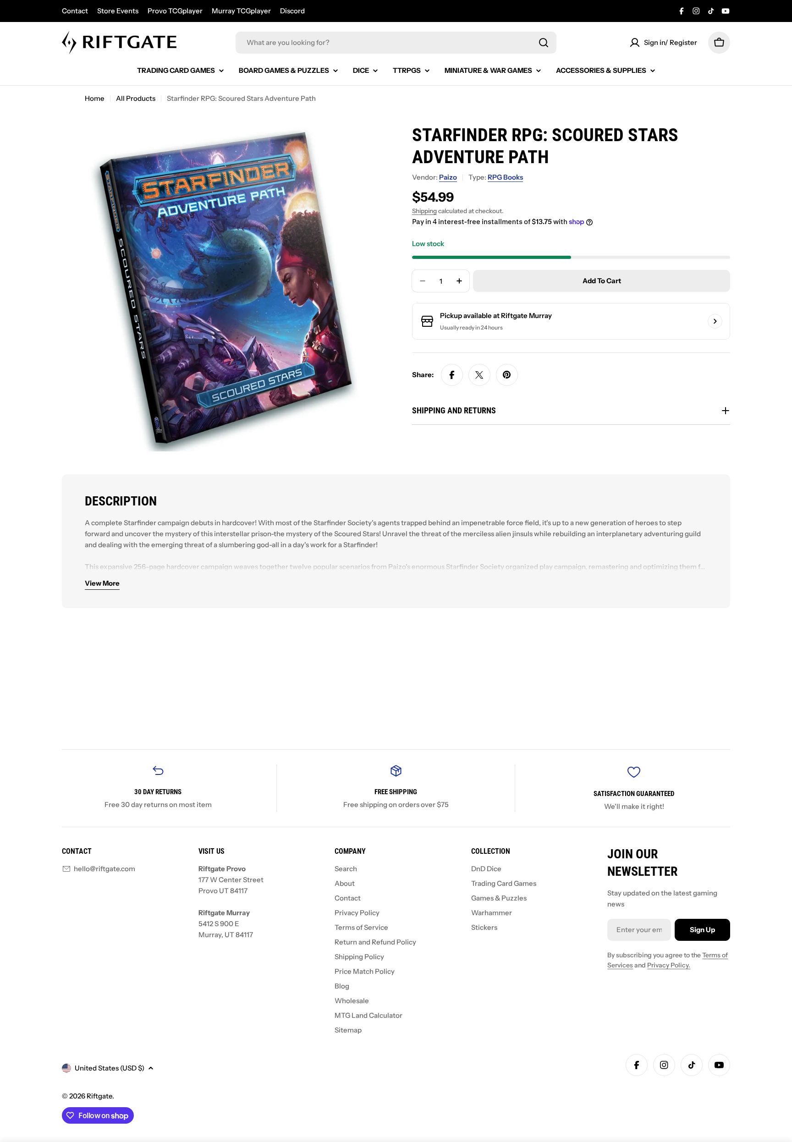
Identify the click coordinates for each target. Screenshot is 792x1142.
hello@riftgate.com (104, 868)
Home (94, 98)
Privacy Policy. (668, 965)
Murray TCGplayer (241, 10)
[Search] (543, 42)
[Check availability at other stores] (715, 321)
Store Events (117, 10)
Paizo (448, 177)
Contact (75, 10)
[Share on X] (479, 375)
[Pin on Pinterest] (507, 375)
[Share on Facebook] (452, 375)
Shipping (424, 210)
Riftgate (99, 1096)
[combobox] (396, 43)
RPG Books (505, 177)
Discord (292, 10)
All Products (135, 98)
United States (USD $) (109, 1068)
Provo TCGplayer (175, 10)
